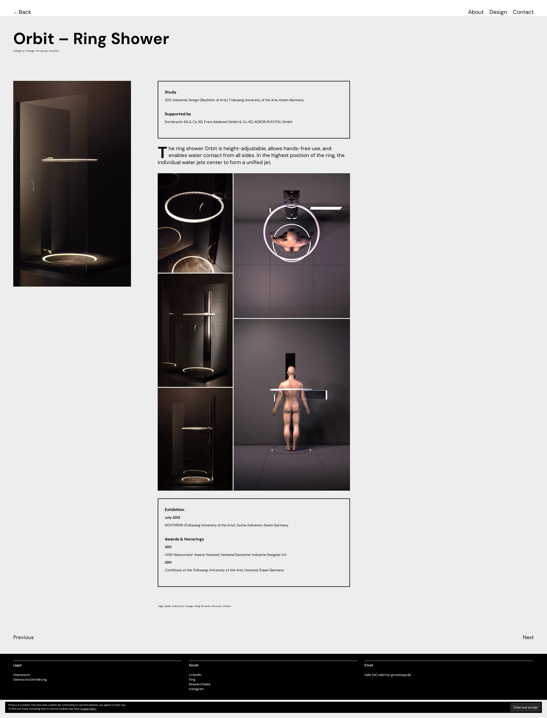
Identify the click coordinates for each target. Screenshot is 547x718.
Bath (168, 606)
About (476, 12)
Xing (192, 679)
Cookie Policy (88, 709)
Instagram (196, 689)
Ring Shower (202, 606)
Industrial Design (182, 606)
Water (227, 606)
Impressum (21, 675)
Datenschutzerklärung (30, 679)
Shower (217, 606)
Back (25, 12)
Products (42, 50)
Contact (523, 12)
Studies (54, 50)
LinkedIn (195, 675)
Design (498, 12)
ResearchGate (199, 684)
